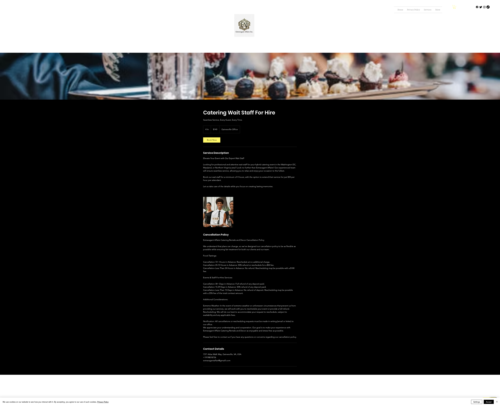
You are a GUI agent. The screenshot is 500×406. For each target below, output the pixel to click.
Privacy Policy (103, 402)
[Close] (496, 402)
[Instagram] (484, 7)
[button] (454, 7)
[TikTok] (488, 7)
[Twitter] (480, 7)
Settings (476, 402)
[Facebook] (477, 7)
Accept (489, 402)
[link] (211, 140)
